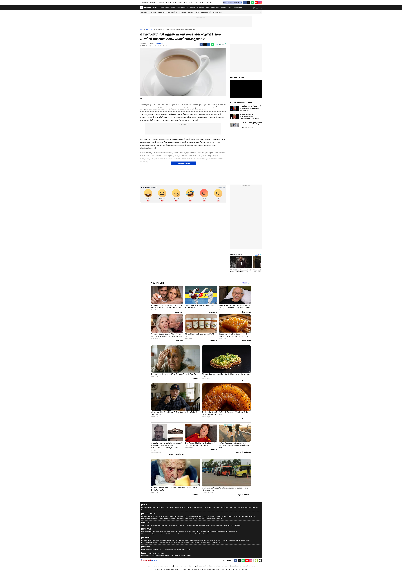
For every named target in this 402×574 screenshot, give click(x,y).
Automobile (237, 7)
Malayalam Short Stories (149, 542)
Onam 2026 (170, 12)
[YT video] (256, 2)
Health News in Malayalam (208, 531)
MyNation (210, 2)
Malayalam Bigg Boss (248, 516)
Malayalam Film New (147, 516)
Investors (252, 566)
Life (207, 7)
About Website (152, 566)
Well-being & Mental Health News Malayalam (196, 534)
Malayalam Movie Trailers (218, 516)
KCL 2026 (153, 12)
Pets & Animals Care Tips (172, 534)
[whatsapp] (252, 2)
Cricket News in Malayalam (167, 525)
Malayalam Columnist (214, 540)
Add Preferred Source (231, 2)
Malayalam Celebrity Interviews (212, 518)
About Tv (160, 566)
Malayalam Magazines (148, 540)
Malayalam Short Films (185, 516)
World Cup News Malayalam (232, 525)
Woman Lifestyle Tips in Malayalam (152, 534)
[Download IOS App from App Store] (260, 560)
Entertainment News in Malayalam (166, 516)
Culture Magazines (244, 540)
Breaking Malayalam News (161, 507)
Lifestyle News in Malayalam (150, 531)
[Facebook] (245, 2)
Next (260, 12)
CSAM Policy (187, 566)
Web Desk (159, 43)
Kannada (161, 2)
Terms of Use (168, 566)
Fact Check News (179, 549)
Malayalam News (146, 507)
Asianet (148, 560)
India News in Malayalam (194, 507)
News (173, 7)
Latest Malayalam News (177, 507)
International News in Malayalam (231, 507)
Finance (188, 549)
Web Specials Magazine (198, 542)
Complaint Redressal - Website (203, 566)
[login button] (254, 7)
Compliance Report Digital (239, 566)
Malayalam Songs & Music (171, 518)
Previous (257, 12)
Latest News (164, 7)
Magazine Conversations (229, 540)
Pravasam (215, 7)
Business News (146, 549)
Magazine (200, 7)
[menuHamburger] (257, 8)
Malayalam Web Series (234, 516)
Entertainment (182, 7)
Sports (192, 7)
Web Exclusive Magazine (182, 542)
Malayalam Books (200, 540)
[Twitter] (248, 2)
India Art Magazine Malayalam (185, 540)
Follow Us (222, 44)
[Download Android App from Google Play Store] (256, 560)
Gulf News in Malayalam (249, 507)
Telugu (179, 2)
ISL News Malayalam (202, 525)
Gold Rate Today (216, 12)
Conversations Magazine (165, 542)
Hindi (196, 2)
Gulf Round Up (175, 555)
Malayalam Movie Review (201, 516)
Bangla (191, 2)
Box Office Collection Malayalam (151, 518)
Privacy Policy (178, 566)
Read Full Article (183, 163)
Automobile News (157, 549)
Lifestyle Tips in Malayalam (168, 531)
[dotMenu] (246, 7)
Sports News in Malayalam (149, 525)
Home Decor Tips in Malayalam (227, 531)
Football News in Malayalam (186, 525)
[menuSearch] (261, 8)
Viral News (144, 510)
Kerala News (207, 507)
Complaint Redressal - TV (222, 566)
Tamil (185, 2)
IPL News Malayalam (216, 525)
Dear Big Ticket (185, 555)
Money (223, 7)
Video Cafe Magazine (213, 542)
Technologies (168, 549)
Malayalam (144, 2)
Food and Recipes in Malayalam (188, 531)
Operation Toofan (193, 12)
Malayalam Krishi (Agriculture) (165, 540)
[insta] (260, 2)
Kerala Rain (161, 12)
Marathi (202, 2)
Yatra (229, 7)
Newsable (153, 2)
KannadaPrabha (170, 2)
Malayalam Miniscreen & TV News (190, 518)
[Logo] (149, 7)
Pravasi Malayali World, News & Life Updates (155, 555)
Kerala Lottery (205, 12)
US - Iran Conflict (180, 12)
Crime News (215, 507)
